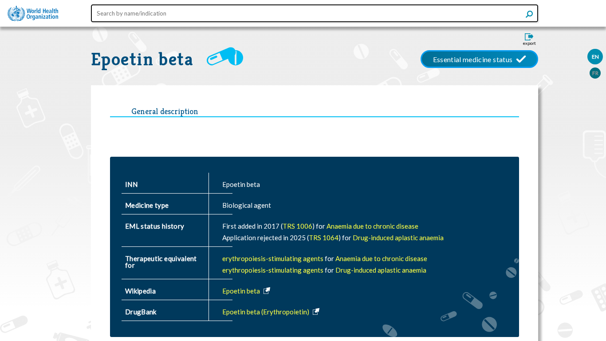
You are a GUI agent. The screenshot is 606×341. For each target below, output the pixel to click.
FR (595, 73)
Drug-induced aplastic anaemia (398, 238)
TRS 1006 (297, 226)
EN (595, 56)
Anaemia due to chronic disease (372, 226)
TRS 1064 (323, 238)
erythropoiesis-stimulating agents (273, 258)
